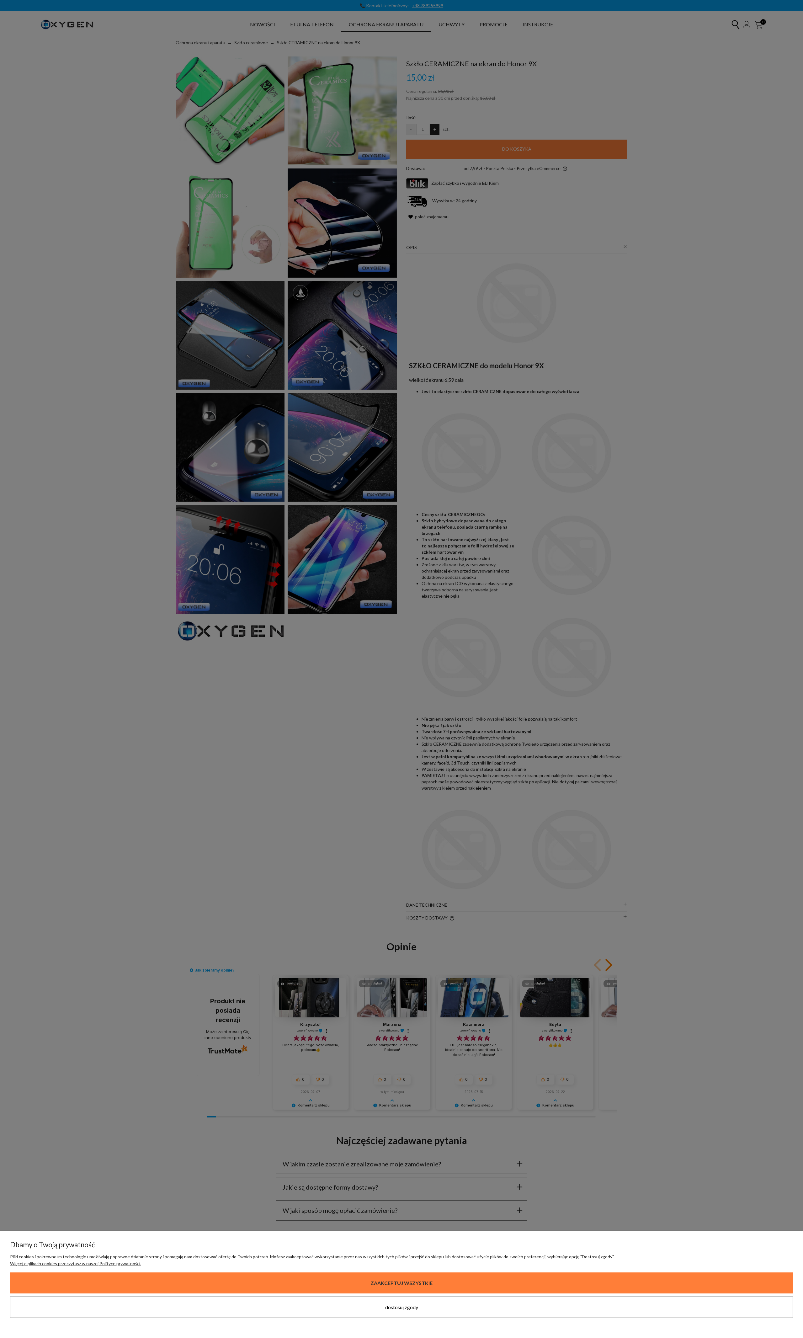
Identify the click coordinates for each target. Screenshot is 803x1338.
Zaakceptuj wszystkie (401, 1283)
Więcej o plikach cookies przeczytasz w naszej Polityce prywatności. (75, 1263)
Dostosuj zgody (401, 1307)
